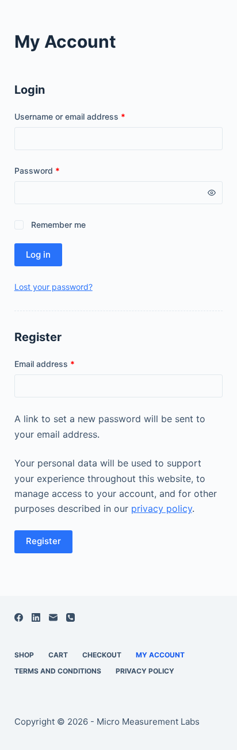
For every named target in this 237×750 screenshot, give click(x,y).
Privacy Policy (145, 671)
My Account (160, 654)
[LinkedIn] (36, 617)
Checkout (101, 654)
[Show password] (212, 193)
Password (53, 170)
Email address (61, 363)
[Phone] (70, 617)
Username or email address (86, 116)
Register (43, 540)
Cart (58, 654)
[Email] (53, 617)
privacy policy (161, 508)
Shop (24, 654)
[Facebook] (18, 617)
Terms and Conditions (57, 671)
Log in (38, 254)
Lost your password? (53, 287)
